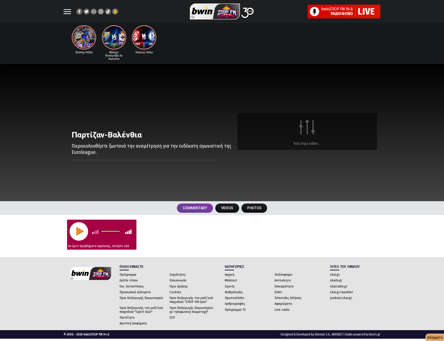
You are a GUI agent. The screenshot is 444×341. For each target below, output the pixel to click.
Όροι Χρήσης (179, 286)
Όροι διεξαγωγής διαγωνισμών (141, 298)
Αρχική (229, 274)
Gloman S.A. (322, 334)
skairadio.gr (339, 286)
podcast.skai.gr (341, 298)
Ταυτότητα (127, 317)
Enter (278, 292)
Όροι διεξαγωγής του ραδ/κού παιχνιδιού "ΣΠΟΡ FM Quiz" (191, 300)
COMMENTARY (195, 208)
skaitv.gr (336, 280)
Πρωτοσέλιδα (234, 298)
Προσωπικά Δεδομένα (135, 292)
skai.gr (335, 274)
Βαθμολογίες (234, 292)
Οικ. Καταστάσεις (132, 286)
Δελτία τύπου (129, 280)
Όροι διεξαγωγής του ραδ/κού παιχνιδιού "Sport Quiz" (141, 310)
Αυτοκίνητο (282, 280)
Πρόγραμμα (128, 274)
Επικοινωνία (178, 280)
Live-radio (282, 310)
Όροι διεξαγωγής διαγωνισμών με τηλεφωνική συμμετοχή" (191, 310)
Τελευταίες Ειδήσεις (288, 298)
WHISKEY (337, 334)
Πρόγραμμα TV (235, 310)
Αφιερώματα (283, 304)
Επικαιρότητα (283, 286)
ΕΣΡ (172, 317)
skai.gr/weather (341, 292)
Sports (230, 286)
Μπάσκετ (231, 280)
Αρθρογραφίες (235, 304)
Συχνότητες (178, 274)
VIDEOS (227, 208)
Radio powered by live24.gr (362, 334)
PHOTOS (254, 208)
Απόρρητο (435, 337)
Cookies (175, 292)
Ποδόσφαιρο (283, 274)
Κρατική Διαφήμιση (133, 323)
